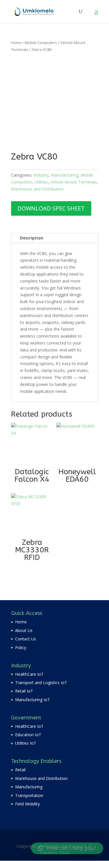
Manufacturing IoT (32, 699)
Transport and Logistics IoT (41, 682)
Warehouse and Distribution (37, 189)
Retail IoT (24, 691)
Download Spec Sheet (51, 208)
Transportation (29, 795)
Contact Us (25, 639)
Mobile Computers (41, 42)
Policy (20, 647)
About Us (24, 630)
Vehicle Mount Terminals (73, 182)
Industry (41, 175)
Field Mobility (27, 804)
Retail (20, 769)
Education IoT (28, 734)
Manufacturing (64, 175)
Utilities (41, 182)
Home (16, 42)
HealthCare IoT (29, 674)
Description (31, 238)
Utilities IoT (25, 743)
